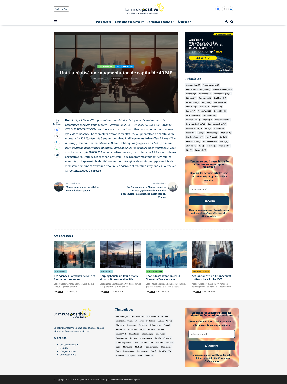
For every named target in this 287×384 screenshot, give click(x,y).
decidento (220, 98)
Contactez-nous (68, 354)
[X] (224, 8)
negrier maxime (194, 137)
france (190, 111)
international (193, 119)
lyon (201, 132)
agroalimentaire (211, 85)
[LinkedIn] (230, 8)
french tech (204, 111)
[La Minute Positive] (143, 9)
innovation (209, 115)
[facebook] (217, 8)
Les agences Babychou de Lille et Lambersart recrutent (74, 277)
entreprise (220, 102)
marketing (212, 132)
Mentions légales (132, 379)
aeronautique (193, 85)
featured (217, 106)
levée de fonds (194, 128)
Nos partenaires (68, 351)
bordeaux (191, 93)
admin (60, 292)
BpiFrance (205, 93)
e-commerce (192, 102)
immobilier (220, 111)
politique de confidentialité (204, 213)
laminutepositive (217, 124)
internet (207, 119)
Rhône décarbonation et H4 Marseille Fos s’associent (163, 277)
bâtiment (191, 98)
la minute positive (195, 124)
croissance (205, 98)
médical (226, 132)
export (204, 106)
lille (208, 128)
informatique (193, 115)
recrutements (210, 141)
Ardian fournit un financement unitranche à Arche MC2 (211, 277)
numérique (211, 137)
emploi (206, 102)
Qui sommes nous (69, 344)
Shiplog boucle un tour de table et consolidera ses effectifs (119, 277)
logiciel (190, 132)
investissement (222, 119)
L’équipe (64, 347)
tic (201, 146)
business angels (222, 93)
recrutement (193, 141)
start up (191, 146)
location (219, 128)
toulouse (211, 146)
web (189, 150)
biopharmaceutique (222, 89)
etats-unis (191, 106)
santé (224, 141)
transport (224, 146)
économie (200, 150)
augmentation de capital (198, 89)
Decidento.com (116, 379)
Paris (223, 137)
